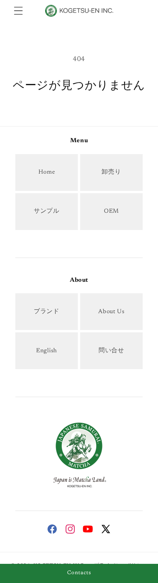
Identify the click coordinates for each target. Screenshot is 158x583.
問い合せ (111, 351)
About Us (111, 312)
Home (46, 172)
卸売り (111, 172)
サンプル (46, 211)
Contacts (79, 573)
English (46, 351)
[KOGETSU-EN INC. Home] (79, 453)
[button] (18, 10)
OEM (111, 211)
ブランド (46, 312)
